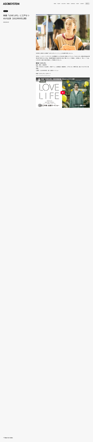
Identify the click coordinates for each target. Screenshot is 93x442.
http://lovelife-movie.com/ (43, 75)
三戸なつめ (59, 53)
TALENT (5, 11)
